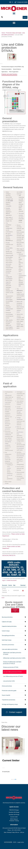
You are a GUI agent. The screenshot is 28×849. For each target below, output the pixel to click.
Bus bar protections (7, 617)
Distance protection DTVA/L (10, 667)
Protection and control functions (9, 74)
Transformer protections (8, 700)
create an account (11, 580)
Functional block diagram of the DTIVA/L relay (13, 66)
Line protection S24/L (9, 681)
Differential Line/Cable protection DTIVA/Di (12, 653)
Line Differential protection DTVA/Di (13, 676)
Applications (5, 71)
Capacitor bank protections (9, 626)
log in (3, 580)
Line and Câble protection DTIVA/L (12, 672)
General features (17, 69)
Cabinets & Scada (6, 622)
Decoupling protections (8, 635)
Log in (3, 597)
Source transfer (6, 695)
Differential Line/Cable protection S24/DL (14, 658)
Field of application (13, 71)
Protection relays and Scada (13, 33)
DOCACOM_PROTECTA (8, 555)
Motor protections (7, 686)
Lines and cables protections (10, 649)
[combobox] (12, 17)
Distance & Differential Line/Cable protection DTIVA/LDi (12, 662)
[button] (14, 13)
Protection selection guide (9, 690)
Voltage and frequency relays (10, 704)
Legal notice (20, 842)
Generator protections (8, 645)
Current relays (6, 631)
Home (3, 33)
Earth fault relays (6, 640)
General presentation (7, 69)
